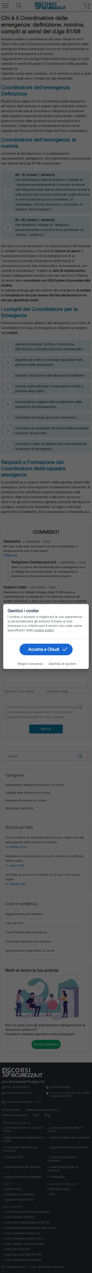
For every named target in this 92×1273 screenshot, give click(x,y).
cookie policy (44, 630)
